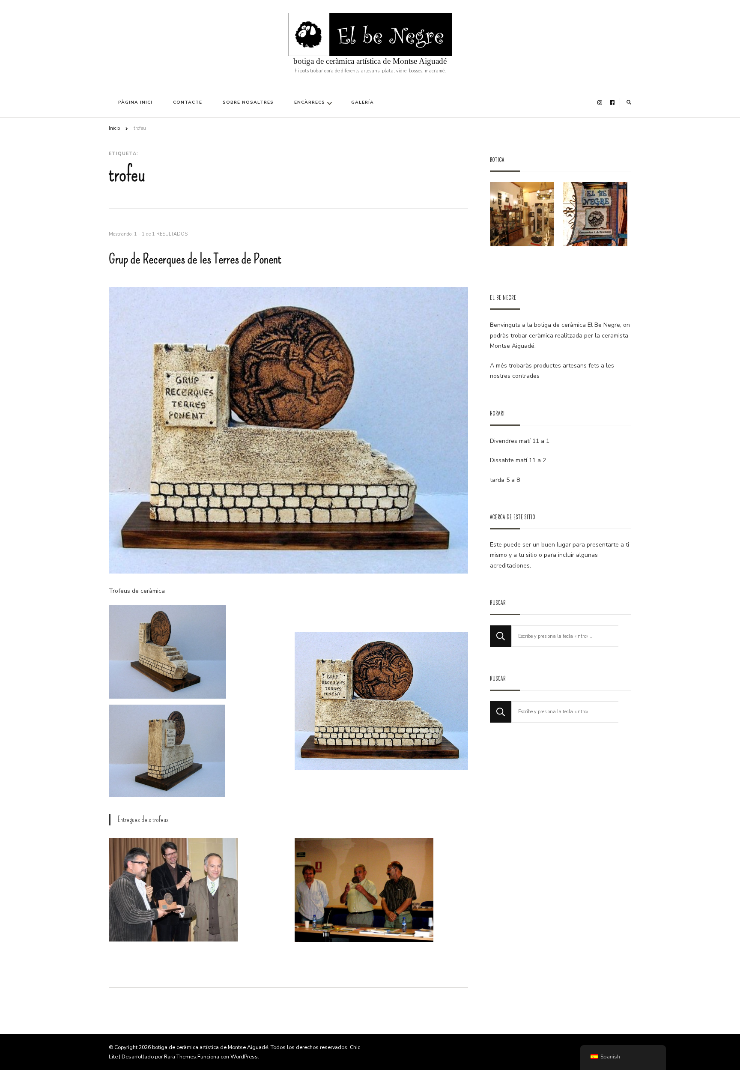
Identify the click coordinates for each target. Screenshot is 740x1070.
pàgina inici (135, 102)
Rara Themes (180, 1056)
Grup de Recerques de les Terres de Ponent (195, 259)
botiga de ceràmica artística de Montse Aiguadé (370, 61)
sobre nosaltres (248, 102)
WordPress (244, 1056)
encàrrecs (309, 102)
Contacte (187, 102)
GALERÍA (362, 102)
